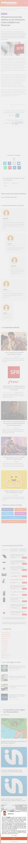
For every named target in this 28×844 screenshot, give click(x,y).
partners (9, 817)
